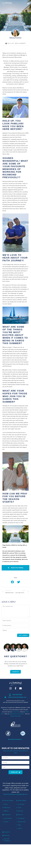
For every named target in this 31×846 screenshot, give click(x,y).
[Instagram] (10, 688)
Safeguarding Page (15, 716)
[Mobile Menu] (28, 3)
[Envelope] (20, 688)
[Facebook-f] (15, 688)
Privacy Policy (16, 711)
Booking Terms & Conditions (17, 714)
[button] (12, 582)
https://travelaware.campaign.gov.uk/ (15, 794)
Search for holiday (17, 568)
